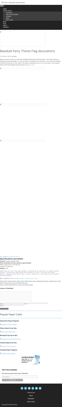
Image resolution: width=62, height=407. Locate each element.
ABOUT (5, 25)
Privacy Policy (31, 401)
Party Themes (9, 19)
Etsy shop (31, 65)
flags (59, 281)
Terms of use (31, 392)
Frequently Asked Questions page (28, 278)
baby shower (32, 281)
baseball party (53, 281)
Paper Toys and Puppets (12, 14)
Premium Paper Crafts (13, 281)
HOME (5, 9)
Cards (7, 18)
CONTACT (6, 27)
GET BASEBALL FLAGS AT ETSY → (10, 256)
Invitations (8, 16)
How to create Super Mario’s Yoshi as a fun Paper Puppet (16, 285)
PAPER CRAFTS (7, 10)
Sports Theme (25, 281)
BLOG (4, 21)
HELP (4, 23)
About (31, 395)
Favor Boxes (9, 12)
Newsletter (31, 398)
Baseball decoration (42, 281)
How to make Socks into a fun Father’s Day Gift (13, 283)
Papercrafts (3, 281)
